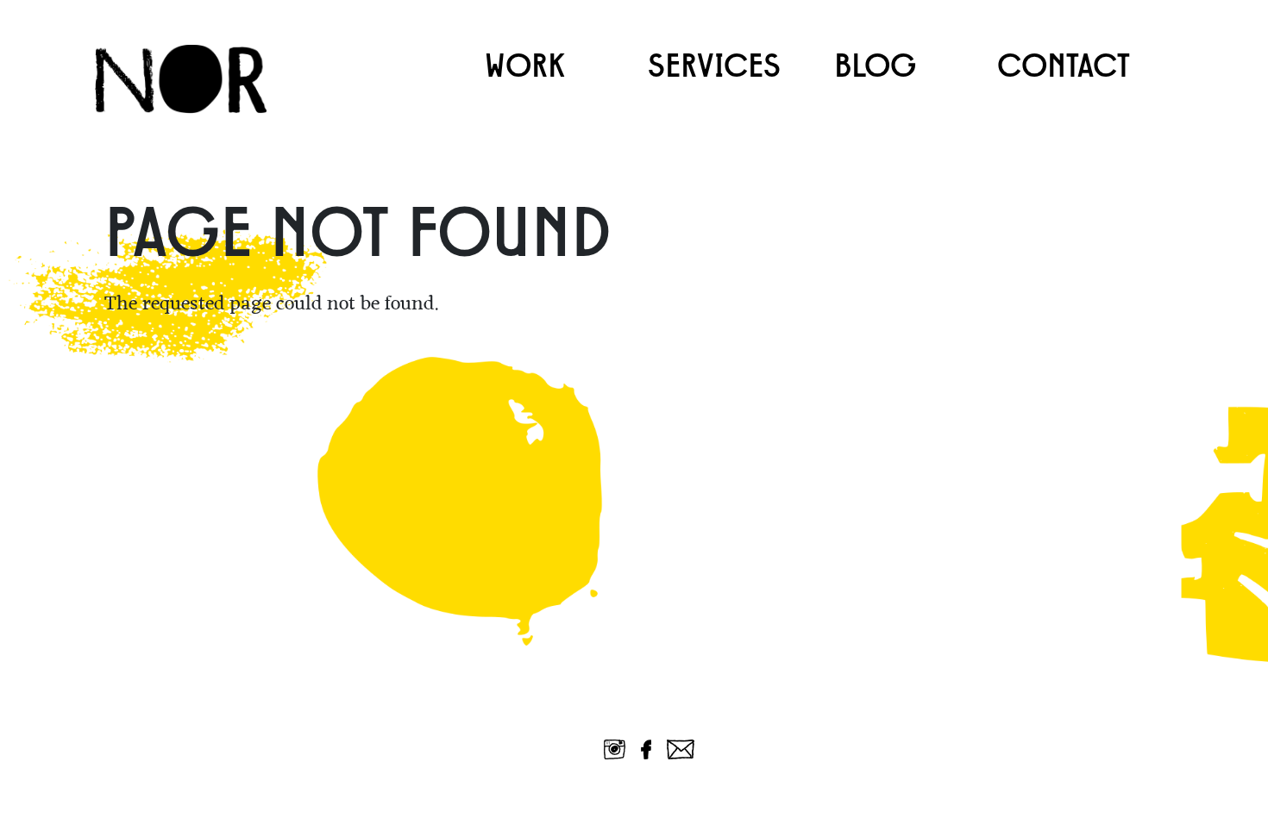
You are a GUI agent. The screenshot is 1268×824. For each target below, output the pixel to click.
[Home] (190, 79)
